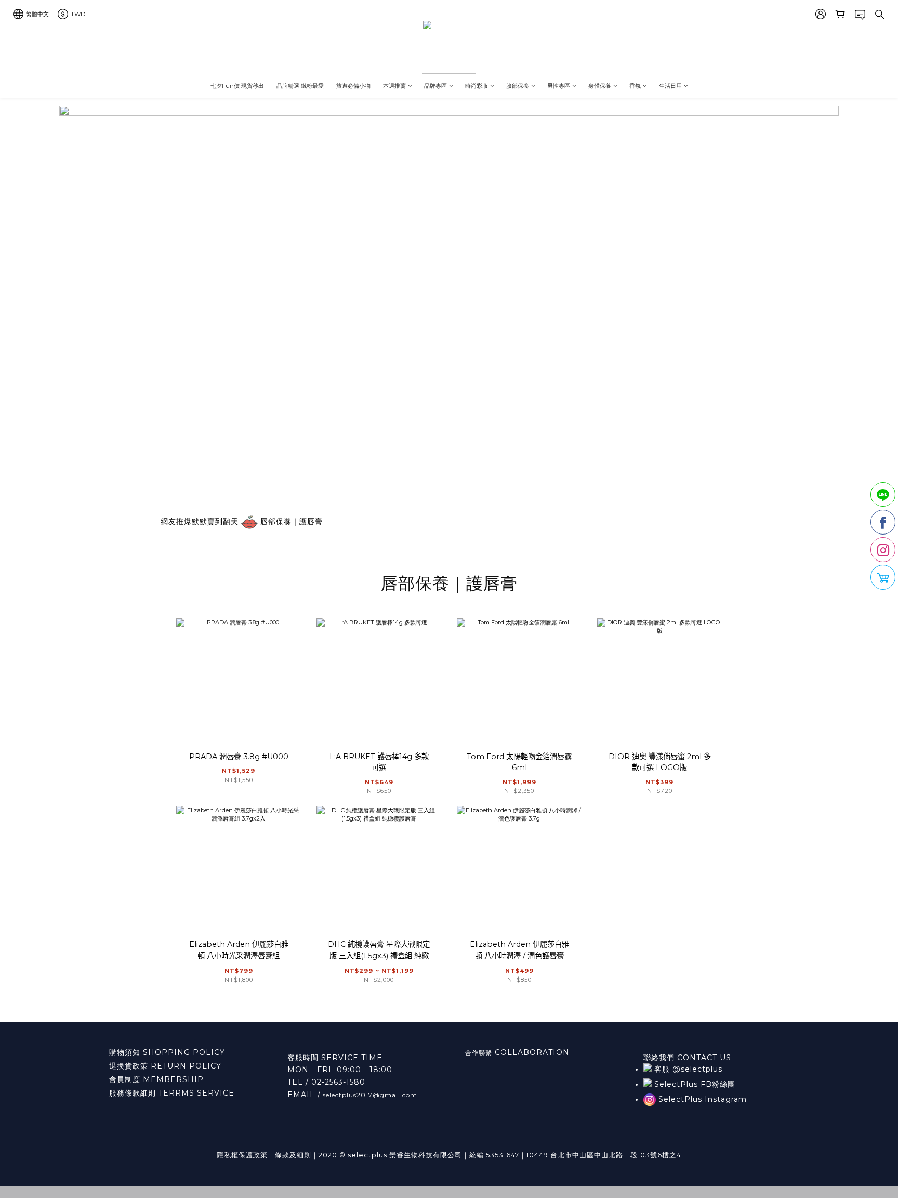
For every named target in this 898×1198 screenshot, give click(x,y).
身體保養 (599, 85)
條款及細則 (293, 1155)
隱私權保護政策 (242, 1155)
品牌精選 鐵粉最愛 (300, 85)
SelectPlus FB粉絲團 (693, 1084)
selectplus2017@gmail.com (369, 1095)
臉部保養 (517, 85)
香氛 (635, 85)
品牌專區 (435, 85)
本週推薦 (394, 85)
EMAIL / (304, 1094)
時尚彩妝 (476, 85)
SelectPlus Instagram (701, 1099)
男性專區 (558, 85)
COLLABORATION (531, 1052)
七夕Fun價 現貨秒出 (237, 85)
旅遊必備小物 (353, 85)
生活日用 (670, 85)
